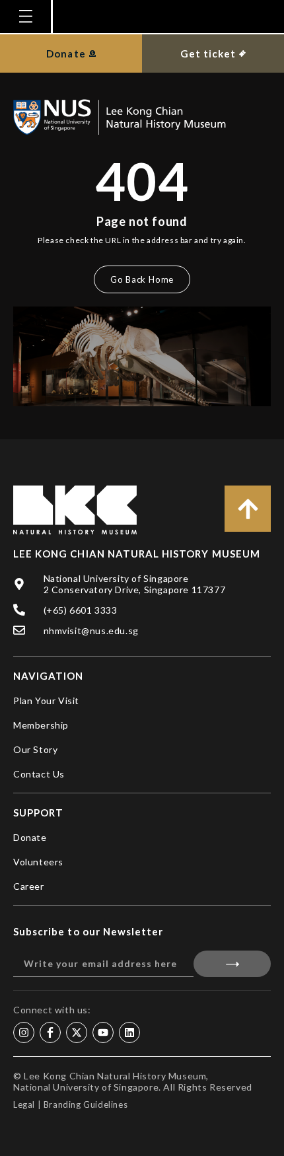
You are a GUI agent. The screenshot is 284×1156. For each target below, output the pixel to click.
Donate (30, 837)
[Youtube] (103, 1032)
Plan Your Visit (46, 700)
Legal (24, 1104)
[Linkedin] (129, 1032)
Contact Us (39, 773)
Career (28, 886)
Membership (41, 725)
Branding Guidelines (85, 1104)
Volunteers (38, 861)
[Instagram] (23, 1032)
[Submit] (232, 964)
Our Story (35, 749)
